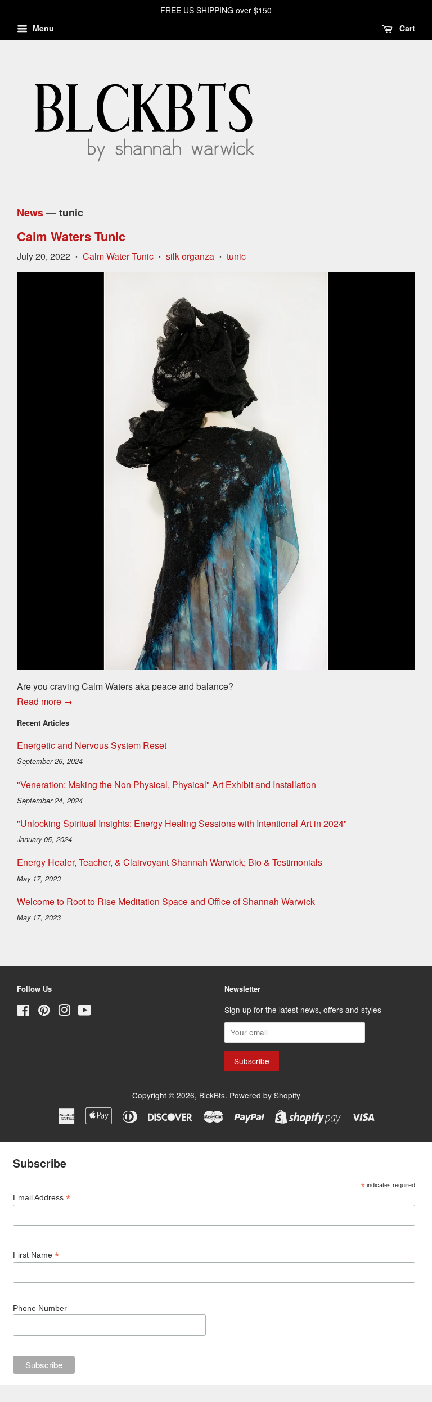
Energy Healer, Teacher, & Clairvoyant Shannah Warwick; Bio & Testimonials (169, 862)
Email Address (41, 1197)
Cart (406, 28)
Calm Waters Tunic (71, 236)
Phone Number (40, 1308)
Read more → (45, 701)
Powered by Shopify (265, 1095)
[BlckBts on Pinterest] (44, 1011)
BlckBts (212, 1095)
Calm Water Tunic (118, 256)
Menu (42, 28)
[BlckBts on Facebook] (23, 1011)
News (30, 212)
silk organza (190, 256)
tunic (236, 256)
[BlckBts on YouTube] (84, 1011)
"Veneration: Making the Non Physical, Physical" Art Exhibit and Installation (166, 784)
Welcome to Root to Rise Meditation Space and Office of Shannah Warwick (166, 901)
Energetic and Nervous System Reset (91, 745)
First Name (36, 1255)
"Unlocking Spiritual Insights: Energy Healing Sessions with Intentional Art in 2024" (182, 823)
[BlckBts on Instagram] (64, 1011)
